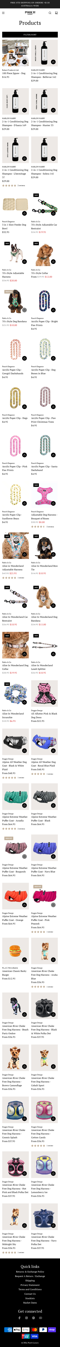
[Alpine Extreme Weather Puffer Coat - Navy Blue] (44, 847)
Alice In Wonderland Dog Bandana (44, 618)
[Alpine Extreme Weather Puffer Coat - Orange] (15, 896)
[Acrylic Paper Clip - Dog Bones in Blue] (44, 349)
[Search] (50, 13)
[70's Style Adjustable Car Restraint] (44, 204)
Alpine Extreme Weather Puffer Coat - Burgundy (15, 869)
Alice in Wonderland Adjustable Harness (13, 567)
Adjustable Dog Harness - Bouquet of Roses (44, 516)
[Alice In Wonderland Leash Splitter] (44, 645)
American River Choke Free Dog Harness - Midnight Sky (13, 1240)
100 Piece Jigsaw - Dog (13, 73)
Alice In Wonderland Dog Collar (15, 667)
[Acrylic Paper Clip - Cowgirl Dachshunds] (15, 349)
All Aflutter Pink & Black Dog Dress (44, 715)
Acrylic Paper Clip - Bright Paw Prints (44, 323)
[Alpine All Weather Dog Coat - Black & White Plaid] (15, 742)
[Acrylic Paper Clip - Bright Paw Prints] (44, 301)
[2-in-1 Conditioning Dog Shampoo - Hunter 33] (44, 101)
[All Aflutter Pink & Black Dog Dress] (44, 693)
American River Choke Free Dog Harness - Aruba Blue (44, 974)
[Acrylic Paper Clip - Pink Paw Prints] (15, 446)
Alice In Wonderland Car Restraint (15, 618)
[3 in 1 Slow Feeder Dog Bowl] (15, 204)
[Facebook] (19, 1318)
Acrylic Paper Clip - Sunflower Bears (12, 516)
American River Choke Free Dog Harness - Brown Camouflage (13, 1081)
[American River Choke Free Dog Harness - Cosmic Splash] (15, 1110)
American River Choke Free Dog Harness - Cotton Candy (42, 1133)
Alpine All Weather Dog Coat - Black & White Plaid (14, 765)
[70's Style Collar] (44, 253)
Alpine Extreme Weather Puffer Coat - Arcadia (15, 818)
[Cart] (56, 13)
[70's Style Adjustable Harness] (15, 253)
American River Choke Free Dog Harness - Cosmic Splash (13, 1133)
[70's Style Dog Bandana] (15, 301)
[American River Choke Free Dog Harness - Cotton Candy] (44, 1110)
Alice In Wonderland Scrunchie (13, 715)
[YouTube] (40, 1318)
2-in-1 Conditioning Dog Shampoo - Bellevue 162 (44, 75)
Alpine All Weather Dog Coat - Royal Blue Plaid (43, 763)
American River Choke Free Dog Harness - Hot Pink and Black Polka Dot (15, 1188)
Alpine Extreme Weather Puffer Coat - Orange (15, 918)
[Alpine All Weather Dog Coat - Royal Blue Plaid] (44, 742)
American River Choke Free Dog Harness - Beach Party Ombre (15, 1029)
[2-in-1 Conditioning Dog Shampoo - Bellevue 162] (44, 53)
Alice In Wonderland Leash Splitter (42, 667)
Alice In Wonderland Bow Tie (44, 567)
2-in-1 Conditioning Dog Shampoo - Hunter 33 (44, 123)
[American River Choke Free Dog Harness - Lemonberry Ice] (44, 1164)
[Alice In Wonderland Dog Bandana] (44, 597)
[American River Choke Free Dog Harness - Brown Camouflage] (15, 1057)
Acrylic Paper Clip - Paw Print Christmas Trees (43, 419)
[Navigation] (3, 13)
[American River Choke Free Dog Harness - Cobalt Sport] (44, 1057)
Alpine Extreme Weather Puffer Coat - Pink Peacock (44, 920)
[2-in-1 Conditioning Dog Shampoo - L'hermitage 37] (15, 149)
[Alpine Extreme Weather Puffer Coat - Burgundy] (15, 847)
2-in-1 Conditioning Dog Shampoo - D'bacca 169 (15, 123)
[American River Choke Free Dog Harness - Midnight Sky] (15, 1216)
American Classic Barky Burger (14, 972)
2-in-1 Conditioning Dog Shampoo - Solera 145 (44, 171)
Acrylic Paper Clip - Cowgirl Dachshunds (12, 371)
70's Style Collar (39, 273)
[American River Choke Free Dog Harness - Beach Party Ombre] (15, 1005)
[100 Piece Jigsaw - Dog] (15, 53)
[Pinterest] (33, 1318)
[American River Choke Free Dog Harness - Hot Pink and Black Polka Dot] (15, 1164)
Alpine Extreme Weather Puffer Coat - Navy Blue (44, 869)
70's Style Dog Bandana (14, 321)
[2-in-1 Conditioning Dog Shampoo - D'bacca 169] (15, 101)
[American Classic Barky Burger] (15, 951)
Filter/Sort (30, 34)
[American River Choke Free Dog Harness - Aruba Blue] (44, 951)
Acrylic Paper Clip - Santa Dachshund (44, 468)
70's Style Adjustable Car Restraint (44, 226)
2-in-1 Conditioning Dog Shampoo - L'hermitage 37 (15, 173)
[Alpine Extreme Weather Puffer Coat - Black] (44, 796)
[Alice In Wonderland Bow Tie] (44, 545)
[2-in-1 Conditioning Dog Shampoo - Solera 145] (44, 149)
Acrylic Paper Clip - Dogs (15, 418)
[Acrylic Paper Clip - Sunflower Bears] (15, 494)
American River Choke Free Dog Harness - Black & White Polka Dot (44, 1029)
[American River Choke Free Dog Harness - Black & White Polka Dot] (44, 1005)
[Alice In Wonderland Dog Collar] (15, 645)
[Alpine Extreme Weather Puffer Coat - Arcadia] (15, 796)
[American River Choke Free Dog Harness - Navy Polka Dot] (44, 1216)
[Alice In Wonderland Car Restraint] (15, 597)
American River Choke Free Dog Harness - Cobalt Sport (42, 1081)
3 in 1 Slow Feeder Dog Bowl (14, 226)
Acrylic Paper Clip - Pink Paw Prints (14, 468)
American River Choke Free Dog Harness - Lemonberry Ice (42, 1188)
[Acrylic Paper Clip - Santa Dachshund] (44, 446)
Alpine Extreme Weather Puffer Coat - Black (44, 818)
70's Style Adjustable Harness (13, 274)
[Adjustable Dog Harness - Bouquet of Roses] (44, 494)
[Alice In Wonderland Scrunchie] (15, 693)
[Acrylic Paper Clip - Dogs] (15, 398)
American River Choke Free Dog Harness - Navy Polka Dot (44, 1240)
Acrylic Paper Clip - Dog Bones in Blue (43, 371)
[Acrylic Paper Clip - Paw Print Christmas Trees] (44, 398)
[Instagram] (26, 1318)
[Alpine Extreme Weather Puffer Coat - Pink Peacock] (44, 896)
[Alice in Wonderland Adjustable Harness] (15, 545)
